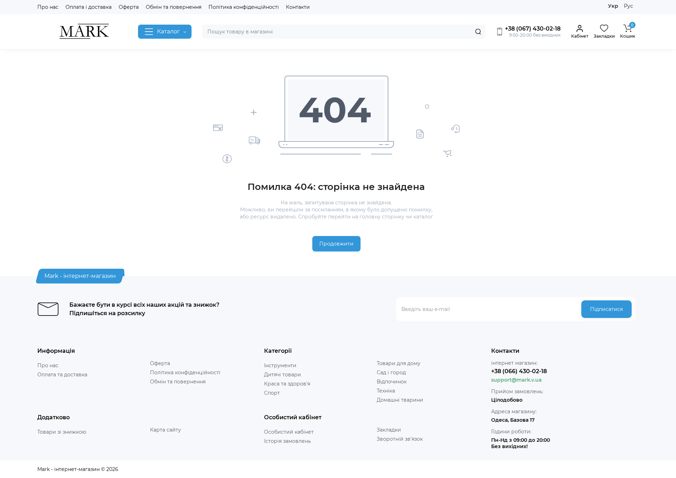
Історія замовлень (287, 441)
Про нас (47, 7)
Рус (628, 6)
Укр (613, 6)
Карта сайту (165, 430)
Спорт (272, 393)
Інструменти (280, 365)
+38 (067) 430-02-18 (532, 28)
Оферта (129, 7)
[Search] (478, 31)
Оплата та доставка (62, 374)
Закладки (389, 430)
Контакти (298, 7)
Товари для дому (398, 363)
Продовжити (336, 244)
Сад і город (391, 372)
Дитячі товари (282, 374)
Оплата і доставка (88, 7)
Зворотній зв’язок (400, 439)
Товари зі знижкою (61, 432)
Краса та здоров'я (287, 384)
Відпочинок (392, 381)
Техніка (386, 391)
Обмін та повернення (173, 7)
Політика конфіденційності (243, 7)
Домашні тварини (400, 400)
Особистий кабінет (289, 432)
